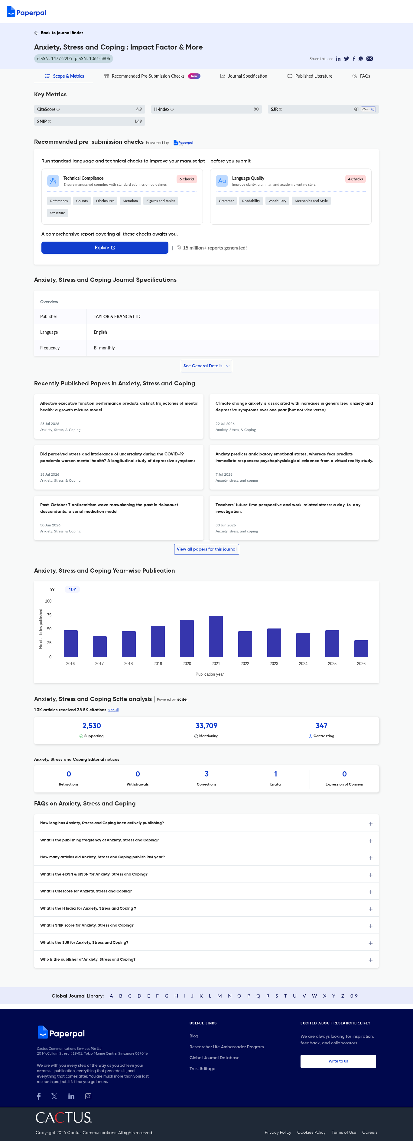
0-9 (354, 995)
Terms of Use (344, 1132)
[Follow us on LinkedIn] (71, 1095)
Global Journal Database (214, 1058)
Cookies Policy (311, 1132)
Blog (194, 1036)
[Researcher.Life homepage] (95, 1032)
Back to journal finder (62, 33)
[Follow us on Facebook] (39, 1095)
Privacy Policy (278, 1132)
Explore (102, 247)
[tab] (206, 822)
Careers (369, 1132)
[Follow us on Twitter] (54, 1095)
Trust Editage (202, 1069)
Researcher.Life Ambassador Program (227, 1047)
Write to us (338, 1061)
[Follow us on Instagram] (88, 1095)
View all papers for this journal (206, 549)
